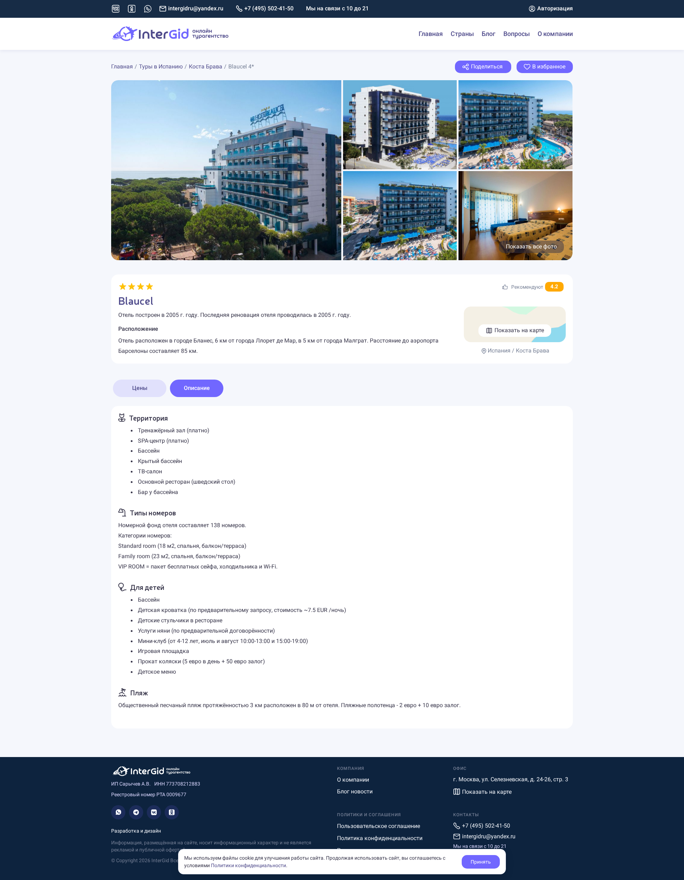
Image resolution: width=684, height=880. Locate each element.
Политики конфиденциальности (248, 865)
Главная (431, 33)
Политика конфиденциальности (380, 838)
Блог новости (355, 791)
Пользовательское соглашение (378, 826)
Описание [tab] (197, 388)
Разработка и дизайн (136, 831)
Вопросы (516, 33)
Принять (481, 862)
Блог (489, 33)
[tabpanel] (342, 567)
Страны (462, 33)
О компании (555, 33)
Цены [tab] (139, 388)
